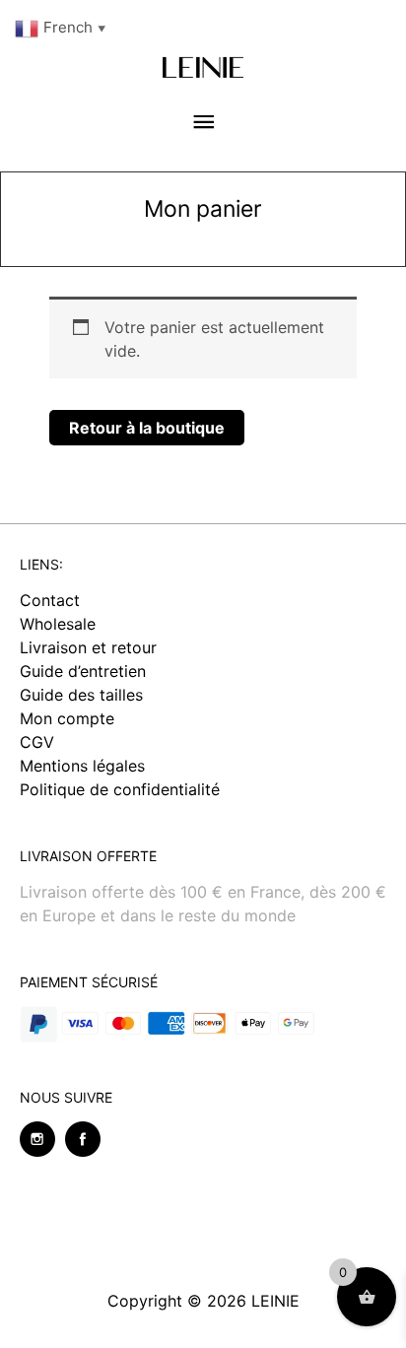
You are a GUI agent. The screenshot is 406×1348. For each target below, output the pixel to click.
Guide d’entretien (83, 671)
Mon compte (67, 718)
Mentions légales (82, 765)
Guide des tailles (81, 695)
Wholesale (58, 624)
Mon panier (203, 209)
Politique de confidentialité (120, 789)
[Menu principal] (203, 123)
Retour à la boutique (147, 428)
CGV (37, 742)
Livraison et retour (88, 647)
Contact (50, 600)
